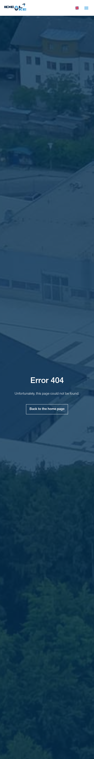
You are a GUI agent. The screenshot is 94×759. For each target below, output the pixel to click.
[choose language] (77, 8)
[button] (86, 8)
